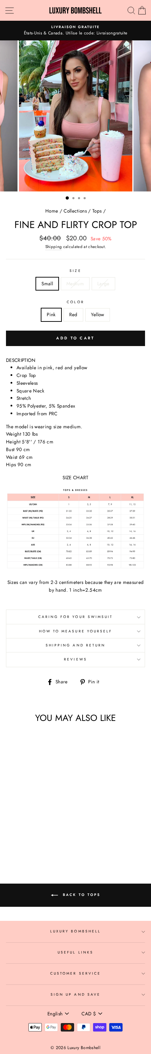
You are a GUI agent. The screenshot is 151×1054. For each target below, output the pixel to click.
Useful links (75, 952)
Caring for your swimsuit (75, 616)
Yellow (97, 314)
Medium (75, 283)
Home (51, 210)
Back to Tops (80, 894)
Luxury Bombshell (75, 931)
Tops (96, 210)
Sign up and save (75, 994)
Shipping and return (75, 645)
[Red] (32, 841)
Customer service (75, 973)
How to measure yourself (75, 631)
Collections (75, 210)
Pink (51, 314)
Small (47, 283)
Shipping (53, 246)
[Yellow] (40, 841)
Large (103, 283)
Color (75, 302)
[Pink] (24, 841)
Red (73, 314)
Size (75, 270)
